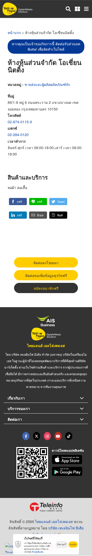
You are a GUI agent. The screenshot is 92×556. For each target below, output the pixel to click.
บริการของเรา (19, 408)
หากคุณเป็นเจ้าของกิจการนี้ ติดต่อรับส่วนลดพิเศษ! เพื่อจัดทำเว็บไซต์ (46, 46)
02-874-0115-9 (20, 121)
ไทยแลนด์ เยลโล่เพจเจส (46, 345)
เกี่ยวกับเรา (16, 398)
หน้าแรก (14, 32)
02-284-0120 (18, 134)
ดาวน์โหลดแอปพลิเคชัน (68, 450)
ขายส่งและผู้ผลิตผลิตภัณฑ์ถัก (47, 84)
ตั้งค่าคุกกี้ (61, 544)
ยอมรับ (73, 544)
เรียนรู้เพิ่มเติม (37, 551)
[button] (18, 201)
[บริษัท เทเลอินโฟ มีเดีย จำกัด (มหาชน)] (46, 507)
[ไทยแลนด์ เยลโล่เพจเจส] (36, 436)
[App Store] (70, 459)
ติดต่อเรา (15, 419)
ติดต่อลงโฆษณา (46, 262)
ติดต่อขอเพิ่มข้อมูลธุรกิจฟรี (46, 275)
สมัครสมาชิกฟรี (46, 288)
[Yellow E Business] (25, 436)
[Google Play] (70, 471)
